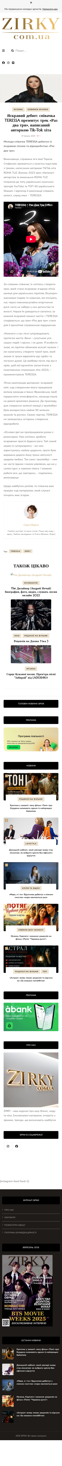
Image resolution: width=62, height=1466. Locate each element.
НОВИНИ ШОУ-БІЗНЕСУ (31, 930)
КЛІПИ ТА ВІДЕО (31, 888)
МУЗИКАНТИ (31, 583)
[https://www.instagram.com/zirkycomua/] (8, 1146)
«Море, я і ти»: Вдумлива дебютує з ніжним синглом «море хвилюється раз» (31, 896)
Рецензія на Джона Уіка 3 (31, 641)
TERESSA (15, 551)
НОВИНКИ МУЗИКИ (38, 109)
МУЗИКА (18, 109)
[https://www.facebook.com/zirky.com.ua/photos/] (17, 1146)
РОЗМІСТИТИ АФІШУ (14, 1225)
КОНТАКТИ (9, 1217)
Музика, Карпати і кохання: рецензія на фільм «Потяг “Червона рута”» (31, 937)
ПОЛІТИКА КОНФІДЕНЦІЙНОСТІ (20, 1232)
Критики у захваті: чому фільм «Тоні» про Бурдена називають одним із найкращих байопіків (31, 808)
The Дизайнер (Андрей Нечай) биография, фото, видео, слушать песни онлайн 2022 (31, 592)
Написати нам (50, 9)
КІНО (17, 636)
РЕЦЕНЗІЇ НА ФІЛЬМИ (36, 636)
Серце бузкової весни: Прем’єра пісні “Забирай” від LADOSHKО (31, 675)
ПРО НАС (9, 1210)
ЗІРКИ (24, 1435)
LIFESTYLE (31, 844)
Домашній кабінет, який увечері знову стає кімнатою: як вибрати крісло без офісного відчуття (31, 852)
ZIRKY (28, 551)
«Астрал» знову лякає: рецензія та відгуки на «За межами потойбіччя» (31, 979)
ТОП (45, 971)
